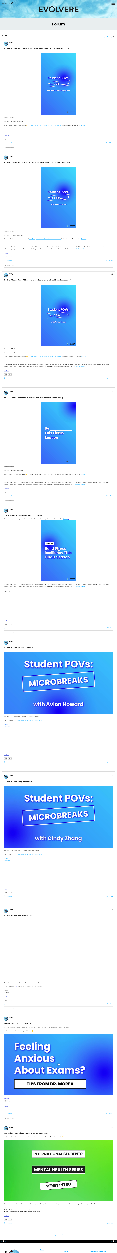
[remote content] (58, 606)
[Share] (112, 43)
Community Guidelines (98, 1252)
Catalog (66, 1252)
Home (42, 1250)
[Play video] (58, 84)
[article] (58, 96)
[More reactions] (10, 139)
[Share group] (114, 36)
